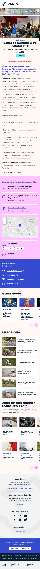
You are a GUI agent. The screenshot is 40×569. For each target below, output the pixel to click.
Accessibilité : (26, 555)
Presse (4, 558)
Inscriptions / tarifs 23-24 (17, 208)
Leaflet (22, 237)
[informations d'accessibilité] (13, 248)
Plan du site (34, 558)
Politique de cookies (22, 558)
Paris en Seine (30, 565)
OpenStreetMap (30, 237)
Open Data (11, 558)
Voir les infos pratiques (20, 61)
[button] (20, 225)
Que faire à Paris (15, 565)
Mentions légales (7, 555)
